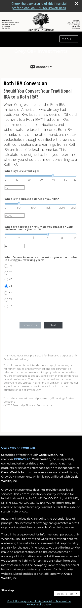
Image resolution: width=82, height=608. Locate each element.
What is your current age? (22, 171)
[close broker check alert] (76, 3)
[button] (68, 38)
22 (10, 279)
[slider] (40, 176)
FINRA (18, 459)
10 (10, 265)
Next (53, 325)
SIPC (27, 459)
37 (10, 306)
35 (10, 299)
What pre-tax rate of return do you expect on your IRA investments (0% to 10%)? (39, 228)
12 (10, 272)
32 (10, 292)
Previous (30, 325)
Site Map (7, 590)
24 (10, 285)
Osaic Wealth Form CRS (18, 447)
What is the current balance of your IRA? (32, 199)
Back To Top (65, 593)
